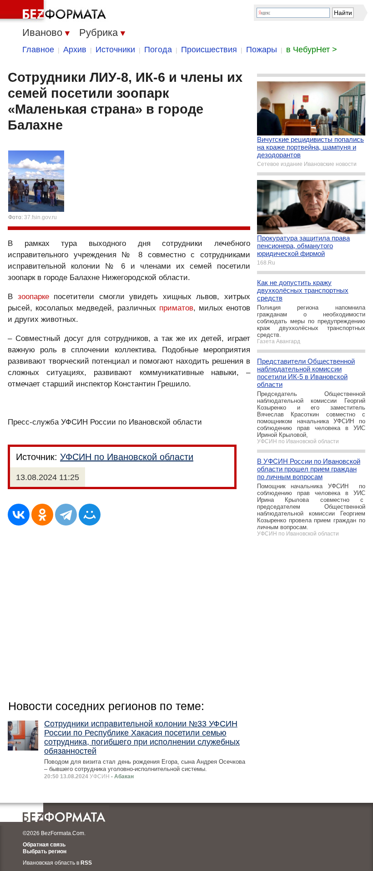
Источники (115, 49)
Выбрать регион (44, 851)
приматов (176, 308)
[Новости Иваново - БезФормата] (54, 11)
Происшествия (209, 49)
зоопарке (33, 296)
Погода (158, 49)
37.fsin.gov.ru (40, 217)
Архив (74, 49)
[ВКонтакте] (19, 515)
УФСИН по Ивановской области (126, 457)
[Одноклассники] (42, 515)
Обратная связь (44, 844)
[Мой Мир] (90, 515)
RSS (86, 863)
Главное (38, 49)
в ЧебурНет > (311, 49)
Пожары (261, 49)
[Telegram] (66, 515)
